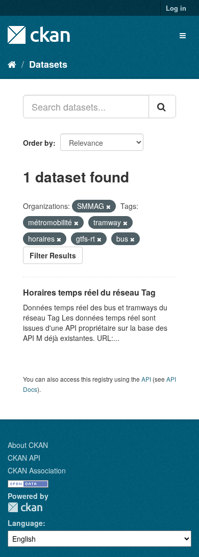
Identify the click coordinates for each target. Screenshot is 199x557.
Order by (38, 143)
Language (25, 523)
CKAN (25, 507)
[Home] (12, 63)
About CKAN (28, 445)
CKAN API (24, 458)
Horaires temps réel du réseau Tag (89, 292)
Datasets (48, 64)
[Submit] (162, 106)
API (146, 379)
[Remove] (108, 206)
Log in (176, 8)
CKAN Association (37, 470)
